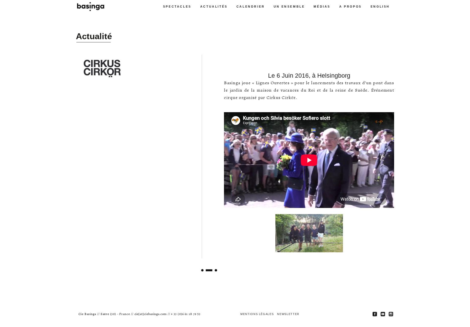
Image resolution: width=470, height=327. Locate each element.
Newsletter (288, 314)
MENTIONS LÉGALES (257, 314)
